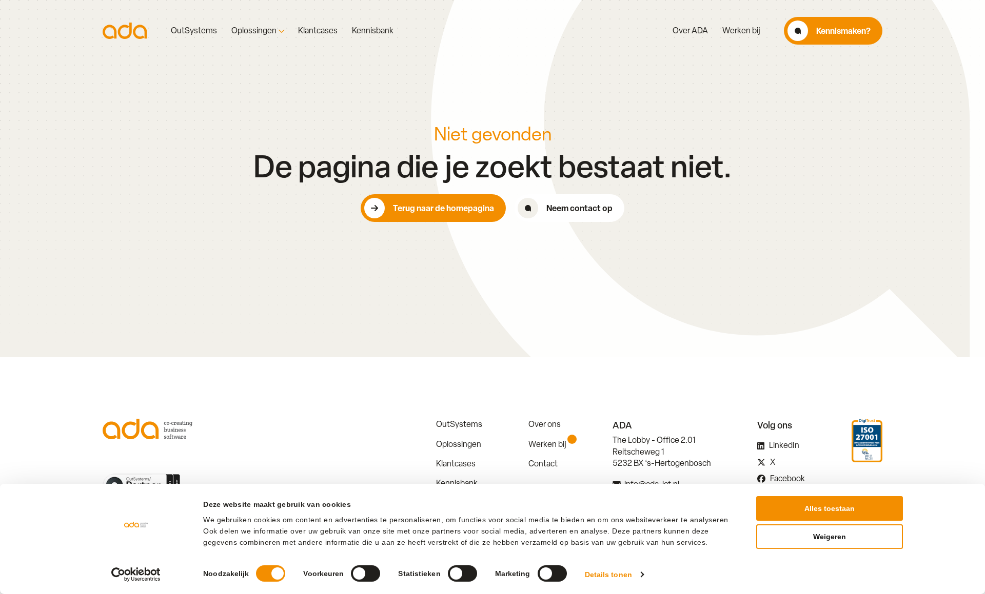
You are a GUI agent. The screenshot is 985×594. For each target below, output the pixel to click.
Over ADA (690, 31)
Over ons (544, 424)
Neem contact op (579, 208)
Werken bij (741, 31)
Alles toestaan (829, 508)
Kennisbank (372, 31)
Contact (543, 463)
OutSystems (194, 31)
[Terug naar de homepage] (125, 31)
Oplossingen (254, 31)
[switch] (365, 573)
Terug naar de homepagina (443, 208)
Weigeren (829, 536)
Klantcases (318, 31)
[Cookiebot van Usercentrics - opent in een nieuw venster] (136, 574)
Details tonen (608, 574)
